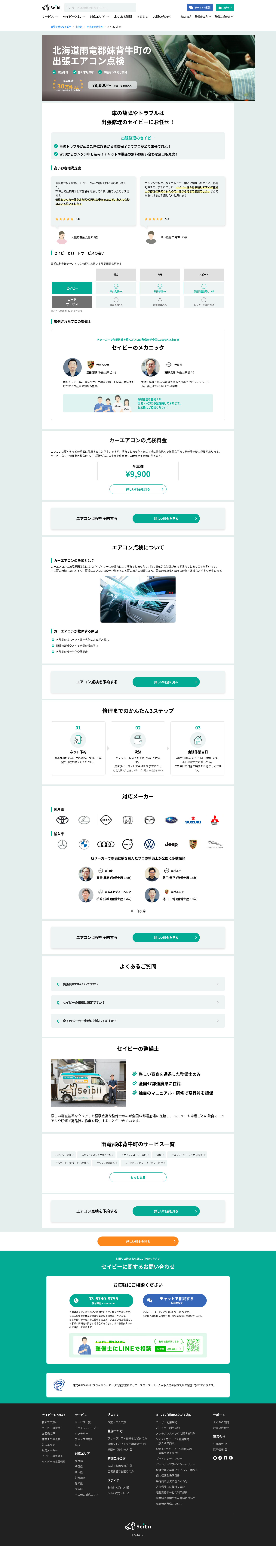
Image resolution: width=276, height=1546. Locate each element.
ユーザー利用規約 (166, 1422)
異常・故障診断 (84, 1439)
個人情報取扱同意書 (168, 1475)
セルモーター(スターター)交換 (70, 1163)
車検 (159, 1154)
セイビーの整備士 (52, 1456)
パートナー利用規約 (168, 1428)
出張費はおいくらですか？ (78, 983)
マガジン (142, 16)
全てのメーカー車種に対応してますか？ (87, 1020)
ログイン (227, 7)
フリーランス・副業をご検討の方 (127, 1438)
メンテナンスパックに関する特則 (175, 1433)
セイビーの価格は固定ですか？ (81, 1002)
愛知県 (79, 1483)
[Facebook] (225, 1459)
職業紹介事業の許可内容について (175, 1498)
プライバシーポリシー (169, 1458)
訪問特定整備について (169, 1503)
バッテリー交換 (63, 1154)
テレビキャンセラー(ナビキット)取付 (144, 1163)
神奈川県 (80, 1478)
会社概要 (218, 1444)
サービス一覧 (83, 1422)
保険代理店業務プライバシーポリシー (178, 1470)
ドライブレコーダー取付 (133, 1154)
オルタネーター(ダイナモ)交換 (187, 1154)
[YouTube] (231, 1459)
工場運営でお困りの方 (121, 1471)
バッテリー (81, 1433)
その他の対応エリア (87, 1494)
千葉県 (79, 1466)
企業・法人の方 (117, 1422)
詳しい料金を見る (138, 489)
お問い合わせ (162, 16)
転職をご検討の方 (118, 1449)
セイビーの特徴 (51, 1428)
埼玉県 (79, 1472)
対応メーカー (50, 1450)
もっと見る (138, 1177)
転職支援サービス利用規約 (172, 1492)
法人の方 (186, 16)
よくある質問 (123, 16)
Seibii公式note (116, 1493)
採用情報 (218, 1449)
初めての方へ (50, 1422)
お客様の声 (48, 1433)
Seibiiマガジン (116, 1487)
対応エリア (48, 1444)
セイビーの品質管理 (54, 1461)
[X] (220, 1459)
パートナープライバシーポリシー (175, 1464)
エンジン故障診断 (106, 1163)
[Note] (215, 1459)
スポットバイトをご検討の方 (125, 1444)
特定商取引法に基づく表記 (172, 1481)
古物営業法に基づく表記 (170, 1487)
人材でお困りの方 (118, 1465)
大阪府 (79, 1489)
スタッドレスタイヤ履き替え (96, 1154)
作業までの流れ (51, 1439)
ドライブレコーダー (87, 1428)
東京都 (79, 1461)
